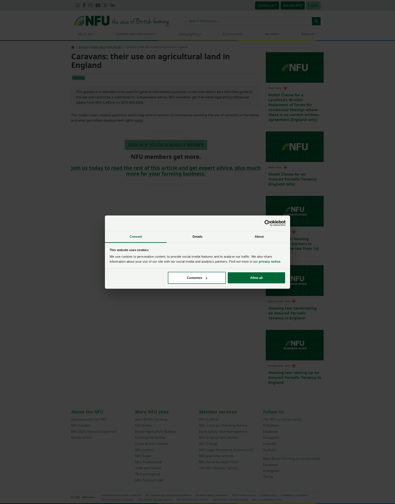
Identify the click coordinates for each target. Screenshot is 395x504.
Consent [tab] (136, 236)
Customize (194, 277)
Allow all (256, 277)
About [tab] (259, 236)
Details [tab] (198, 236)
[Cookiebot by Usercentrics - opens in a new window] (268, 223)
